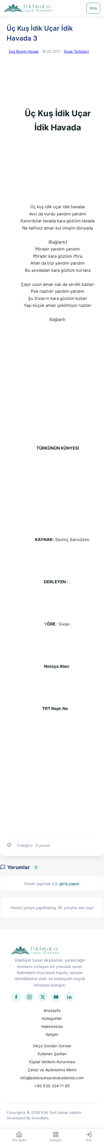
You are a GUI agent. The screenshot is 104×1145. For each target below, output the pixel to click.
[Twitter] (43, 997)
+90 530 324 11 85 (52, 1085)
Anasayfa (52, 1010)
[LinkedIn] (69, 997)
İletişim (52, 1034)
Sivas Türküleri (76, 51)
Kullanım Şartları (52, 1053)
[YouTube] (56, 997)
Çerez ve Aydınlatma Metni (52, 1069)
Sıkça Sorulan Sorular (52, 1045)
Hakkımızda (52, 1026)
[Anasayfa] (28, 8)
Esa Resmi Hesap (24, 51)
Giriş (93, 8)
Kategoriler (52, 1018)
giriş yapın (69, 883)
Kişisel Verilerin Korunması (52, 1061)
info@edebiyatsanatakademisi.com (52, 1077)
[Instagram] (29, 997)
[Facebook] (16, 997)
